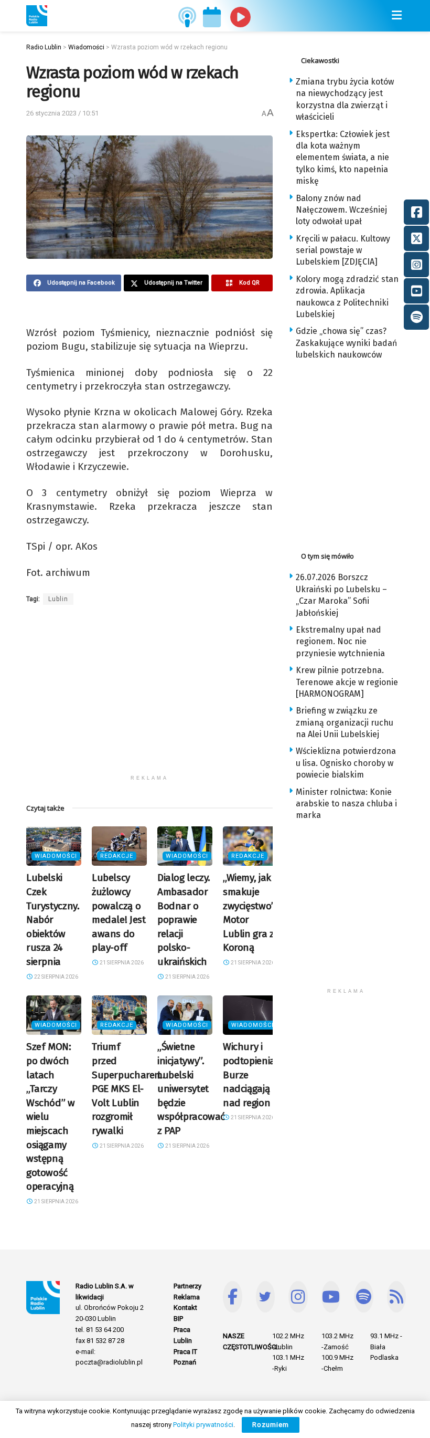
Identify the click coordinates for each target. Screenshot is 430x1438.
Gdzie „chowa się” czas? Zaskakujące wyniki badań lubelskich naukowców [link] (346, 343)
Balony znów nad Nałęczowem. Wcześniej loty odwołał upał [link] (341, 210)
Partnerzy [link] (187, 1286)
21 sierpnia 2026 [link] (121, 962)
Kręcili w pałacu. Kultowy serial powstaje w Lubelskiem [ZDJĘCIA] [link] (343, 250)
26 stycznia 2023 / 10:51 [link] (62, 113)
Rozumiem (270, 1425)
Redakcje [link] (116, 856)
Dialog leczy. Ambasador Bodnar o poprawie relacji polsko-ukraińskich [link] (183, 920)
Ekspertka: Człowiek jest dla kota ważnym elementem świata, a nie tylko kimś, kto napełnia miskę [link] (343, 157)
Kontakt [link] (185, 1307)
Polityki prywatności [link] (203, 1425)
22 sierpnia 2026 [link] (55, 977)
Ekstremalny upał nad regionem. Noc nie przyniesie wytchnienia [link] (340, 641)
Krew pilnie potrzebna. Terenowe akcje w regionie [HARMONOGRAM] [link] (347, 682)
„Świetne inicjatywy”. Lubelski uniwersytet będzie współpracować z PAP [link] (191, 1089)
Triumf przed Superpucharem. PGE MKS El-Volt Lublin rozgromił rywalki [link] (128, 1089)
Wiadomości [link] (56, 856)
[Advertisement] (149, 696)
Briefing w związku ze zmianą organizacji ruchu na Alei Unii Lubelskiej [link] (344, 722)
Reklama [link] (187, 1297)
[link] (36, 15)
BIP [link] (178, 1318)
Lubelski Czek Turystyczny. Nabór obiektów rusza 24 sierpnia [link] (52, 920)
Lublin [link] (58, 599)
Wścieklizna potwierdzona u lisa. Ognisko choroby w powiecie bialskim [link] (346, 763)
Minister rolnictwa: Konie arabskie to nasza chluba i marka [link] (346, 804)
